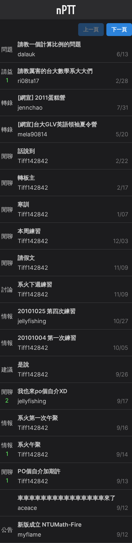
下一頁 (119, 29)
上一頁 (91, 29)
